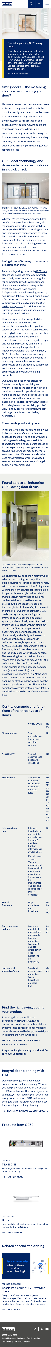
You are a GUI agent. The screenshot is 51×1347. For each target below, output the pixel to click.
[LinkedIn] (42, 1329)
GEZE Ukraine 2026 (9, 1335)
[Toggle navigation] (47, 4)
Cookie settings (8, 1341)
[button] (35, 1329)
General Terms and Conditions (13, 1338)
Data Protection (33, 1338)
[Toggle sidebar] (39, 4)
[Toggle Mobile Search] (31, 4)
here (34, 745)
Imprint (27, 1341)
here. (36, 961)
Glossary (18, 1341)
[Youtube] (47, 1329)
